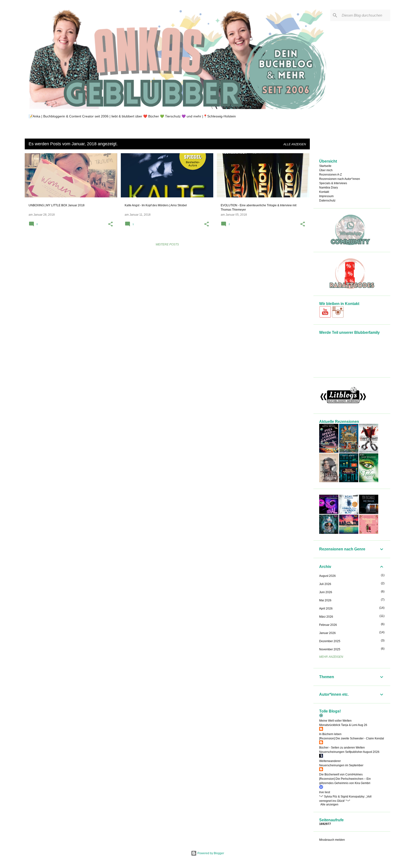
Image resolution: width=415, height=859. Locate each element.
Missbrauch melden (332, 839)
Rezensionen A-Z (330, 174)
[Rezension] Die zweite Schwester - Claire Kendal (351, 738)
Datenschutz (327, 200)
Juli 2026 (325, 584)
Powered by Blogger (210, 853)
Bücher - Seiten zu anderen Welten (342, 747)
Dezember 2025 (329, 641)
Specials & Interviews (333, 183)
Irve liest (324, 792)
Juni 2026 (325, 592)
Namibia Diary (328, 187)
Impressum (326, 196)
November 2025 (329, 649)
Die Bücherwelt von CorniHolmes (341, 774)
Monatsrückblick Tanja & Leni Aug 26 (343, 725)
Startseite (325, 166)
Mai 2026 (325, 600)
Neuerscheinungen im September (341, 765)
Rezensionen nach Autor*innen (339, 179)
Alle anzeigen (294, 144)
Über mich (326, 170)
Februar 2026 (328, 625)
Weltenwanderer (330, 761)
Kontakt (324, 192)
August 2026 (327, 576)
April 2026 (326, 608)
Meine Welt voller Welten (335, 720)
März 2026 (326, 616)
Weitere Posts (167, 244)
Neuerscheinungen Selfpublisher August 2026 (349, 752)
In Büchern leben (330, 734)
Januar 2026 (327, 633)
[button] (110, 224)
